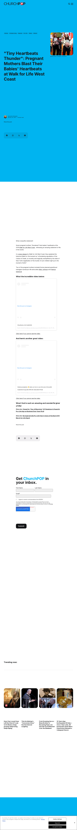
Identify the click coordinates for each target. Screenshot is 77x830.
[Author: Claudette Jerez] (24, 705)
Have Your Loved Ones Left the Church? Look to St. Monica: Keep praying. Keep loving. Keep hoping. (11, 724)
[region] (38, 823)
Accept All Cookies (57, 826)
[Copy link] (25, 135)
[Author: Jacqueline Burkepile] (5, 116)
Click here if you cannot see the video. (28, 333)
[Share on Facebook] (7, 135)
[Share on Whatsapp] (13, 135)
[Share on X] (19, 135)
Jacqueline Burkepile (12, 116)
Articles (6, 33)
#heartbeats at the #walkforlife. (25, 325)
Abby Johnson (43, 269)
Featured (20, 33)
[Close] (74, 822)
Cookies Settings (57, 819)
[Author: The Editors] (6, 705)
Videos (30, 33)
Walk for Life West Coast (27, 247)
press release (23, 254)
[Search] (69, 4)
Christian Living (13, 33)
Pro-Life (25, 33)
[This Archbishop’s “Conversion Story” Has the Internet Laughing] (30, 698)
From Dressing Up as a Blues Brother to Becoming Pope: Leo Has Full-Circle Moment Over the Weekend (47, 724)
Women (35, 33)
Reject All (57, 823)
